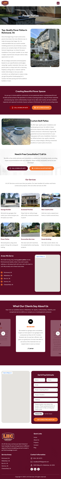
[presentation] (3, 333)
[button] (58, 3)
